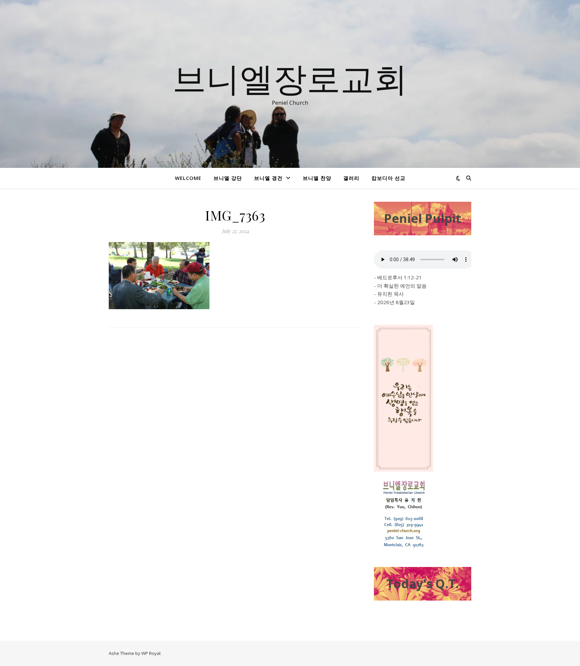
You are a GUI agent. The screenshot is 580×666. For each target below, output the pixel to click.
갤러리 (351, 178)
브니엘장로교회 (290, 78)
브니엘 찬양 (317, 178)
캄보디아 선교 (388, 178)
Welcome (188, 178)
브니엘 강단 (227, 178)
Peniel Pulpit (422, 218)
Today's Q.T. (422, 583)
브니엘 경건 (268, 178)
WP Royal (150, 653)
